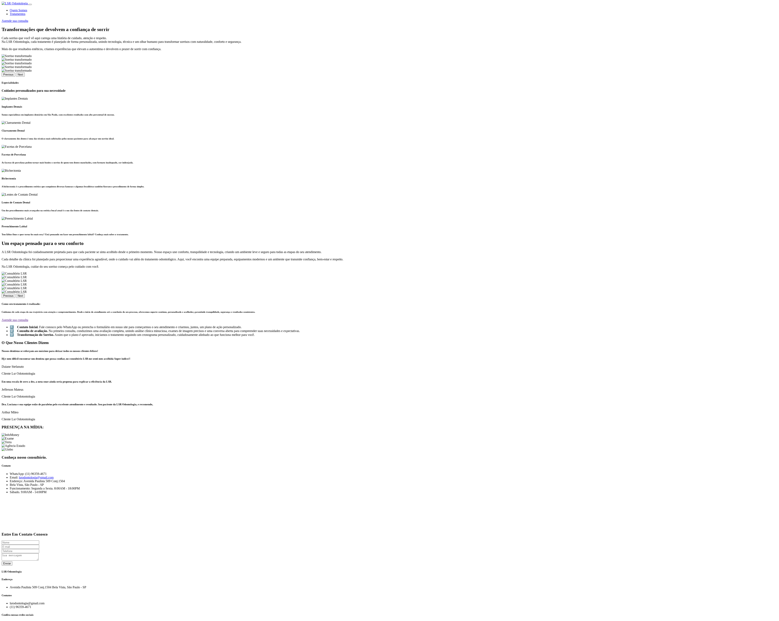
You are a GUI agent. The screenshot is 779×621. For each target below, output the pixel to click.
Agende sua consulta (15, 21)
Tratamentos (17, 14)
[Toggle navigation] (30, 4)
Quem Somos (18, 10)
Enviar (7, 563)
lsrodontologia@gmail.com (36, 477)
